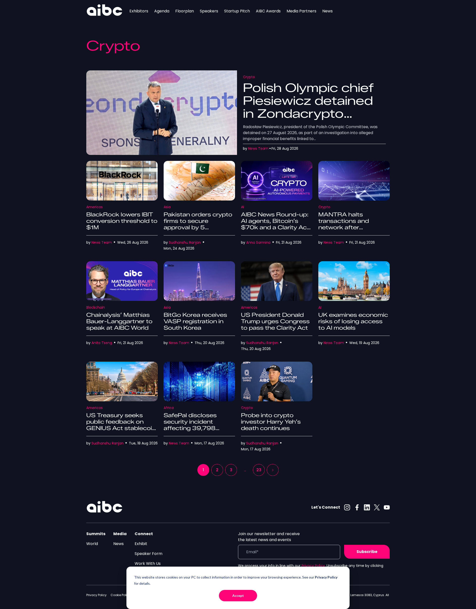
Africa (169, 407)
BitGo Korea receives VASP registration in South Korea (195, 321)
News (327, 11)
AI (242, 206)
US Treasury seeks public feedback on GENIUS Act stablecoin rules (121, 425)
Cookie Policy (120, 595)
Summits (95, 534)
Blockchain (95, 307)
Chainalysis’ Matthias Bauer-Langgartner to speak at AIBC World (119, 321)
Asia (167, 206)
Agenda (161, 11)
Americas (94, 206)
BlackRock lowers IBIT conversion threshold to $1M (121, 221)
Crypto (249, 76)
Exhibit (141, 544)
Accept (238, 595)
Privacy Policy (313, 565)
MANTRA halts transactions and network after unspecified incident (348, 224)
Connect (144, 534)
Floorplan (184, 11)
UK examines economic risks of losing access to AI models (353, 321)
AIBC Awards (268, 11)
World (92, 544)
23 (258, 470)
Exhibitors (138, 11)
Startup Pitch (237, 11)
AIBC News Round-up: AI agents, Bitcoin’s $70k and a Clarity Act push (275, 224)
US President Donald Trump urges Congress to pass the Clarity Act (275, 321)
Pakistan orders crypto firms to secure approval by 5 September (198, 224)
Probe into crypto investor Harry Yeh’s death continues (271, 422)
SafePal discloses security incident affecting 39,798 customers (190, 425)
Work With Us (148, 563)
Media (120, 534)
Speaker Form (148, 553)
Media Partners (301, 11)
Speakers (209, 11)
